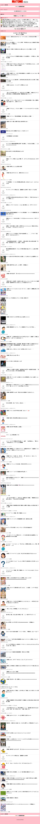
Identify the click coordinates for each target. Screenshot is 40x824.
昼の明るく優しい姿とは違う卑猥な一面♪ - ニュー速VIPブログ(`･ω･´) (18, 617)
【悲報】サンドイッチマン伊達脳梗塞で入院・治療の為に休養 (16, 522)
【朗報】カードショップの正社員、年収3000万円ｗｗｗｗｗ (16, 467)
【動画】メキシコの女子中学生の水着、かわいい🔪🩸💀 (15, 413)
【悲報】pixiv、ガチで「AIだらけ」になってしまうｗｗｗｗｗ (17, 661)
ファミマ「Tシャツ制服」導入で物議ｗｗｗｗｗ (13, 515)
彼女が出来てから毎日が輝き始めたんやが (12, 154)
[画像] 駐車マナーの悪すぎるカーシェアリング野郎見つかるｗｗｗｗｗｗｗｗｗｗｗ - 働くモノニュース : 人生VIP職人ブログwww (20, 387)
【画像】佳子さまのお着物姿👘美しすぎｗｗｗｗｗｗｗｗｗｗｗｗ (17, 490)
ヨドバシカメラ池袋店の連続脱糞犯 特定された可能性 (15, 655)
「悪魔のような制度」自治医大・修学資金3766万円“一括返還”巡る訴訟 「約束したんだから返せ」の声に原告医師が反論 (20, 372)
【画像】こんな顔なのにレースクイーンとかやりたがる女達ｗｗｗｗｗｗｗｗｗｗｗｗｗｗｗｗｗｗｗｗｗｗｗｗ (20, 743)
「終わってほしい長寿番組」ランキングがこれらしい (14, 610)
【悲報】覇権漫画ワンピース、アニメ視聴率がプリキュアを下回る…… (18, 331)
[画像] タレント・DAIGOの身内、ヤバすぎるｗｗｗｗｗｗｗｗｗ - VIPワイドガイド (20, 221)
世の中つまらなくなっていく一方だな (9, 687)
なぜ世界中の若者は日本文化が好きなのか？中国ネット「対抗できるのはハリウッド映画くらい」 (20, 200)
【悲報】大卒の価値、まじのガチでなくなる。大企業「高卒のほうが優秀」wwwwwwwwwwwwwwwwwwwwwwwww (19, 780)
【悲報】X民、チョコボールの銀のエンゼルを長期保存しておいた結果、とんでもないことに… (19, 380)
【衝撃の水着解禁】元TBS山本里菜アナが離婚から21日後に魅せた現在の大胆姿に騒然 (20, 703)
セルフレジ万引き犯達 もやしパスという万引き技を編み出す (16, 530)
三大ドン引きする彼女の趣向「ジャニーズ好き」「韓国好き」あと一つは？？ (20, 634)
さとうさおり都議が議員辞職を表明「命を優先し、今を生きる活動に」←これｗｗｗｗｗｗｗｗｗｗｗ (20, 146)
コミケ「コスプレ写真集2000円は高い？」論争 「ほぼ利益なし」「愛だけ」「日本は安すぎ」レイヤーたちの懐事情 (20, 444)
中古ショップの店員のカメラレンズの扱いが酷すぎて (14, 306)
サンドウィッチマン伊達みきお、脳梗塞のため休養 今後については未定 (19, 192)
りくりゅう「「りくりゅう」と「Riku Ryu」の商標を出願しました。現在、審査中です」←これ (20, 548)
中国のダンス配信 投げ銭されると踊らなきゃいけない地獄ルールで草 (18, 51)
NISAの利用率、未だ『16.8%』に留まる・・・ (13, 406)
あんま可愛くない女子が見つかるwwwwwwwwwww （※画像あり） (18, 626)
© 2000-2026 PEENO (20, 819)
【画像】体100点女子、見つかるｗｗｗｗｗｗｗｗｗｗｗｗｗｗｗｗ (18, 276)
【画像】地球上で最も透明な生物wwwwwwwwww (14, 421)
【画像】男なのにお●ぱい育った (10, 357)
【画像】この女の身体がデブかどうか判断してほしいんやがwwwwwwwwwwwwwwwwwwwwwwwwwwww (16, 581)
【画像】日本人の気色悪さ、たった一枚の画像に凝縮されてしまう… (18, 773)
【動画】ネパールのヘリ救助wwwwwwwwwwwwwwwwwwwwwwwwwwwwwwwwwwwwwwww (18, 674)
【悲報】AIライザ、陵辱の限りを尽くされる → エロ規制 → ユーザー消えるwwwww (19, 593)
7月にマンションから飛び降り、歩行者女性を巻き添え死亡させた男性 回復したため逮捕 (20, 81)
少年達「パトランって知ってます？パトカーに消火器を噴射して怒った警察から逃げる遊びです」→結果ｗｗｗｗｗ (20, 103)
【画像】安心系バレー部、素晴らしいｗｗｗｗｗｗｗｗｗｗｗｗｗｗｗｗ (19, 682)
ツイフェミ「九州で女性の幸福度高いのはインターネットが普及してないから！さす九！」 (19, 641)
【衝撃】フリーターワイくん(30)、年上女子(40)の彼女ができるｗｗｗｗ (19, 556)
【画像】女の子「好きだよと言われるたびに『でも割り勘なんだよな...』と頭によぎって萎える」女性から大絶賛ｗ (20, 67)
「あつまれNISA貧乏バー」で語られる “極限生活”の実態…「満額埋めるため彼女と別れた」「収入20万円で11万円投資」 (20, 500)
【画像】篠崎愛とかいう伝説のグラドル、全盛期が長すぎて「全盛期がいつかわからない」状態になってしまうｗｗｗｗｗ (20, 451)
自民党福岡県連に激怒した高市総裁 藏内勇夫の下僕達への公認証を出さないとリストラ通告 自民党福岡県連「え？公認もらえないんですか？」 (20, 345)
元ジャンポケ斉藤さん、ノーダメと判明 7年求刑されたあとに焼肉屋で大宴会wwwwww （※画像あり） (20, 44)
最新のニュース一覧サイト (20, 15)
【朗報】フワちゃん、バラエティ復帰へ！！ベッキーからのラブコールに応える (20, 111)
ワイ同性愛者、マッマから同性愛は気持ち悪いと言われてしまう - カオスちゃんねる (20, 185)
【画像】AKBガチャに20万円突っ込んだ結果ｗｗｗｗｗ (15, 320)
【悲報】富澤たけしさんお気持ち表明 (11, 168)
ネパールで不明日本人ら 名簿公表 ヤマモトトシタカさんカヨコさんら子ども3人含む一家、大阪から (20, 647)
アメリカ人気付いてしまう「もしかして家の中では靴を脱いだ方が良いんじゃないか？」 (20, 564)
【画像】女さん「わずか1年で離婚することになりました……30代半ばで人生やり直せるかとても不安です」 (19, 604)
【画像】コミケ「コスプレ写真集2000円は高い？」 (14, 473)
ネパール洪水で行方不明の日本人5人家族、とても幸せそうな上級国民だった (19, 259)
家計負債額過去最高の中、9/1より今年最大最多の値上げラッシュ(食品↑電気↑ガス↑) (20, 251)
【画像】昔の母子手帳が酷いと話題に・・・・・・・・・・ (16, 429)
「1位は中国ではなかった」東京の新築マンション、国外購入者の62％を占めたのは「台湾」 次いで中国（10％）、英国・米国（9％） (19, 710)
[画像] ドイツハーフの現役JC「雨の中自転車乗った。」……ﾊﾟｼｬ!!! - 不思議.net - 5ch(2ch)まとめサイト (19, 236)
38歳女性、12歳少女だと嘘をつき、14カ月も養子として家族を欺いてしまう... (20, 727)
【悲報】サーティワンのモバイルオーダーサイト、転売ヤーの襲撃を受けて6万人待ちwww (20, 292)
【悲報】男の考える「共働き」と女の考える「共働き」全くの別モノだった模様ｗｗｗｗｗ (20, 694)
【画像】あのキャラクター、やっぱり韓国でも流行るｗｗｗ (16, 718)
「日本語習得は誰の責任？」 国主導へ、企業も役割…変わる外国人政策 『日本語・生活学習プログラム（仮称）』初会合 (19, 244)
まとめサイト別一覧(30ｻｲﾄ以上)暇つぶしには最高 (20, 34)
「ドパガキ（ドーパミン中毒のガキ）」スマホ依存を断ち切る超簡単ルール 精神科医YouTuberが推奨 (20, 538)
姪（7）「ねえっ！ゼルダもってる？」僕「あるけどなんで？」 (17, 766)
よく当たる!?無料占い (20, 28)
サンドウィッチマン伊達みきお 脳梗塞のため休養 (14, 758)
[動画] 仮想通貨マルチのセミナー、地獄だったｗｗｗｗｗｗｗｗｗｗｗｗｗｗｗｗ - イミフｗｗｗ (20, 480)
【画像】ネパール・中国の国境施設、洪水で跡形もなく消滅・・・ (17, 118)
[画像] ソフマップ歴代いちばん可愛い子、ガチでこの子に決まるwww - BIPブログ (20, 161)
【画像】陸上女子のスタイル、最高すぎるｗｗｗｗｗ (14, 176)
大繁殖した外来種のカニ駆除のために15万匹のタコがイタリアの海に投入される (20, 667)
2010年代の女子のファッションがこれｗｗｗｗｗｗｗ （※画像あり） (18, 808)
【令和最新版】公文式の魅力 (9, 139)
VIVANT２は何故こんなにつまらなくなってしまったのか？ (16, 734)
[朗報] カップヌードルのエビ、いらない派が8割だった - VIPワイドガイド (19, 207)
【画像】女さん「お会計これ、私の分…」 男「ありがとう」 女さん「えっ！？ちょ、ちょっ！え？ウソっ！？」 (19, 459)
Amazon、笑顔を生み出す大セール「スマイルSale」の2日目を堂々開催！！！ (20, 38)
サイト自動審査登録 (20, 6)
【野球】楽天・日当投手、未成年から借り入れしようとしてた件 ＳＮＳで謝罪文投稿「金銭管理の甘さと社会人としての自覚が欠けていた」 (20, 284)
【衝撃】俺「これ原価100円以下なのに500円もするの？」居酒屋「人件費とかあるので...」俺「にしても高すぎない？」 (20, 339)
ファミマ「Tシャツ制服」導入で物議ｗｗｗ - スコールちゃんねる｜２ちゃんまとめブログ (19, 573)
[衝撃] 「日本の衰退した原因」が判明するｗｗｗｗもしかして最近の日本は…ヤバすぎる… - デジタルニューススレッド (20, 229)
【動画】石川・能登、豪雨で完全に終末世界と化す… (14, 125)
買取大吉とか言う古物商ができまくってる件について (14, 132)
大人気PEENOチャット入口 (20, 11)
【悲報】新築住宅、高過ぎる (9, 799)
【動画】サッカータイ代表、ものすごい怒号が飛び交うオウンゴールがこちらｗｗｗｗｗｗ (20, 793)
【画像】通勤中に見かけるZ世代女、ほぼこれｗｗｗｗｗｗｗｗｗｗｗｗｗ (19, 787)
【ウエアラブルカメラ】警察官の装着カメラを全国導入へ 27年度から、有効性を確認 (20, 59)
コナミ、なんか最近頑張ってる (10, 436)
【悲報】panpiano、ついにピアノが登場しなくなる (14, 88)
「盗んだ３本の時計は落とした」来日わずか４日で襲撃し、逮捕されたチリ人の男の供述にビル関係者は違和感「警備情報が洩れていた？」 (20, 95)
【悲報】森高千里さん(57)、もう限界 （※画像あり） (15, 268)
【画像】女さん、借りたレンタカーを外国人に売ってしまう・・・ (17, 351)
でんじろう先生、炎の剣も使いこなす (11, 364)
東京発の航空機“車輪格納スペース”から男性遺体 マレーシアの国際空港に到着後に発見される (20, 214)
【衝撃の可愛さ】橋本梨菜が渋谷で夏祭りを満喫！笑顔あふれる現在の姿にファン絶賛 (20, 508)
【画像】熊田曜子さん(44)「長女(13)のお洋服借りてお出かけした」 (18, 396)
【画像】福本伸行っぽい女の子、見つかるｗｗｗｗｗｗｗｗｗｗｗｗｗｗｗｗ (20, 751)
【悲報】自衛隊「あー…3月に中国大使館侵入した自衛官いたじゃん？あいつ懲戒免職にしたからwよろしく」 (20, 75)
